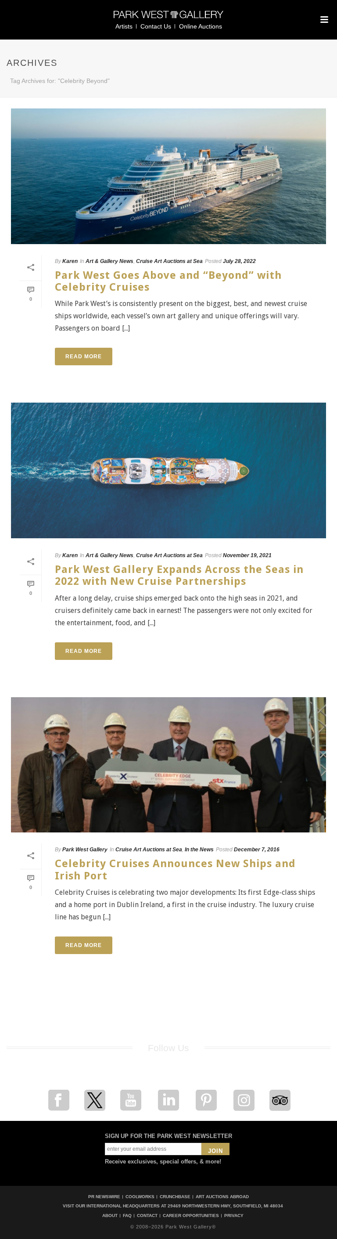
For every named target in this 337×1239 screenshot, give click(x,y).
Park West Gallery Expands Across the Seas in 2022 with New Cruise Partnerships (179, 575)
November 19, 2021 (247, 555)
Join (215, 1151)
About (110, 1216)
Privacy (234, 1216)
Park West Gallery (85, 849)
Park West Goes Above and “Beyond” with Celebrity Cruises (168, 281)
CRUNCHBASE (175, 1196)
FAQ (127, 1216)
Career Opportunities (191, 1216)
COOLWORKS (139, 1196)
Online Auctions (200, 26)
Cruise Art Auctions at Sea (169, 261)
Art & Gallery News (109, 261)
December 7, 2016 (257, 849)
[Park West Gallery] (168, 18)
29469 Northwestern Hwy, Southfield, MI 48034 (225, 1205)
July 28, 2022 (239, 261)
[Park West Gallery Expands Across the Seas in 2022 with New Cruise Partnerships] (168, 470)
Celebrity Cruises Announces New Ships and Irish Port (175, 869)
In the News (199, 849)
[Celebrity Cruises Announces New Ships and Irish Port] (168, 765)
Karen (70, 261)
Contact (147, 1216)
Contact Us (155, 26)
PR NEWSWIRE (104, 1196)
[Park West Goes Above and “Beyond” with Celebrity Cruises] (168, 176)
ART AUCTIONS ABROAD (222, 1196)
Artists (124, 26)
